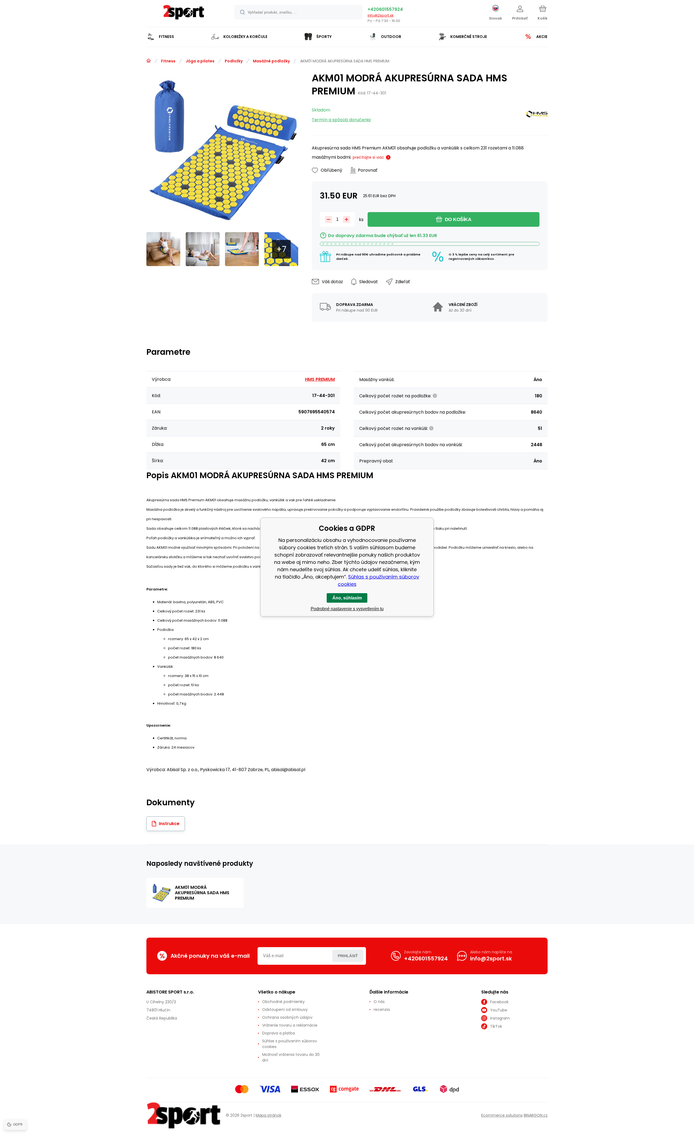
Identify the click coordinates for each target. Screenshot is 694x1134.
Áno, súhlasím (347, 598)
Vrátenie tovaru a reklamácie (289, 1025)
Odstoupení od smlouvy (285, 1009)
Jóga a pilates (200, 61)
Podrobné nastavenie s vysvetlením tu (347, 608)
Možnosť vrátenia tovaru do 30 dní (291, 1057)
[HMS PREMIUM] (537, 115)
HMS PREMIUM (320, 379)
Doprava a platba (278, 1033)
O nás (379, 1001)
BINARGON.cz (536, 1115)
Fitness (168, 61)
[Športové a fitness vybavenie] (148, 61)
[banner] (183, 14)
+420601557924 (385, 9)
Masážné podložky (271, 61)
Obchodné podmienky (283, 1001)
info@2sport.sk (381, 15)
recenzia (382, 1009)
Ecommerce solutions (502, 1115)
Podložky (234, 61)
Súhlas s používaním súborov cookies (289, 1043)
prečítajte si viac (368, 157)
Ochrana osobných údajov (287, 1017)
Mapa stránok (268, 1115)
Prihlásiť (348, 956)
